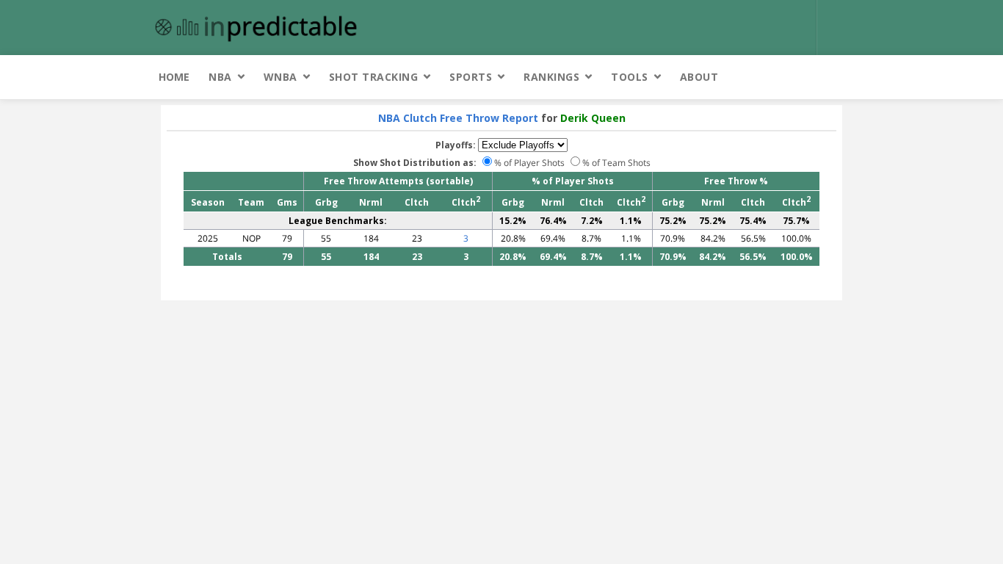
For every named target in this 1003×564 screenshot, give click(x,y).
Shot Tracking (374, 77)
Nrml (371, 202)
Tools (629, 77)
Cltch (417, 202)
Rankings (551, 77)
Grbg (326, 202)
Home (174, 77)
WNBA (280, 77)
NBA (220, 77)
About (699, 77)
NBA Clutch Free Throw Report (458, 118)
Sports (470, 77)
